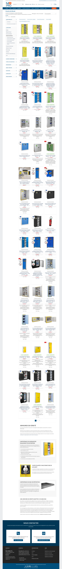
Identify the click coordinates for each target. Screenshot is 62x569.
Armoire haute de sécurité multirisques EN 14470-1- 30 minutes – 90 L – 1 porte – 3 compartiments (24, 329)
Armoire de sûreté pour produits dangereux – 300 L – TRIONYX (50, 106)
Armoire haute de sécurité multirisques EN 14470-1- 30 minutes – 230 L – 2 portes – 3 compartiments (24, 301)
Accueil (6, 16)
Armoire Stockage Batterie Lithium (11, 43)
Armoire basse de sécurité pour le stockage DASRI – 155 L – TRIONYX (37, 357)
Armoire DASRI (9, 41)
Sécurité (19, 8)
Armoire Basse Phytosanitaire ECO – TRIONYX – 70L (24, 131)
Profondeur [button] (9, 76)
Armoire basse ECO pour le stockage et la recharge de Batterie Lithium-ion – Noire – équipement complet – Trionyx (24, 385)
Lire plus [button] (7, 15)
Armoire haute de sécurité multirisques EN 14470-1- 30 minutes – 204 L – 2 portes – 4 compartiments (37, 301)
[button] (51, 4)
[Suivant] (39, 420)
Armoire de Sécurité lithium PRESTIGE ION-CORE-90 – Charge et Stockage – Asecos (24, 273)
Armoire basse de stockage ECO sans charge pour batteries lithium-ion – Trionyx (24, 156)
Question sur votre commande (50, 551)
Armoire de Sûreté (9, 35)
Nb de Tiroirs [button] (9, 67)
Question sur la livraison (49, 556)
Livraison (33, 551)
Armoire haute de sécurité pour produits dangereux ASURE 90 (24, 61)
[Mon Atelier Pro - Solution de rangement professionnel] (8, 4)
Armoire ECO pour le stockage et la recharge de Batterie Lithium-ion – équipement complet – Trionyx (37, 61)
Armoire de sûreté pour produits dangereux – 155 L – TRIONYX (50, 156)
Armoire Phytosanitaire (40, 19)
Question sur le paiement (49, 554)
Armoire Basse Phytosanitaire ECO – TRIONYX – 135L (37, 156)
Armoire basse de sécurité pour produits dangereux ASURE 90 (37, 38)
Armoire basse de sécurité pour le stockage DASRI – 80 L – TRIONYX (24, 357)
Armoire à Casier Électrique (10, 53)
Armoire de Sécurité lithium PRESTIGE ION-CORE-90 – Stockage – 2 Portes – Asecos (37, 251)
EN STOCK (8, 21)
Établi (7, 8)
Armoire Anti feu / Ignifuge (11, 38)
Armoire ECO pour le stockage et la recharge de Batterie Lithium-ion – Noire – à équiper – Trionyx (37, 230)
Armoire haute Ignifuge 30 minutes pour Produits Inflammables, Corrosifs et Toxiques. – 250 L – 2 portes (24, 205)
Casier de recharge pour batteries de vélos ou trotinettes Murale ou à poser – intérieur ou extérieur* (24, 182)
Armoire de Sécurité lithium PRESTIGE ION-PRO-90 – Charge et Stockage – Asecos (24, 84)
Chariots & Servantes (9, 46)
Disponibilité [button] (9, 19)
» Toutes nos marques (22, 558)
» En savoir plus (21, 557)
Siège (10, 8)
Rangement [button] (8, 64)
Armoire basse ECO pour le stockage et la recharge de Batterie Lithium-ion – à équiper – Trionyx (24, 230)
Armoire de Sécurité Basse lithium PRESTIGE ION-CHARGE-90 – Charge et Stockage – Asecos (50, 182)
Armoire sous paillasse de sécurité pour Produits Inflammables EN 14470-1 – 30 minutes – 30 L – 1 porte (50, 329)
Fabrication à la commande (11, 23)
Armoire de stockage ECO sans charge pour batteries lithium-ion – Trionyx (37, 107)
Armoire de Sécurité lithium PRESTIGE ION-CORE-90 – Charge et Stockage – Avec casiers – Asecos (24, 107)
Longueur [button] (8, 73)
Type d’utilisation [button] (10, 61)
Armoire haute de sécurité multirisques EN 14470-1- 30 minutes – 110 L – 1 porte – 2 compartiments (50, 301)
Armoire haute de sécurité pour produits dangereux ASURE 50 (50, 38)
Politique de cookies (35, 558)
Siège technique (8, 31)
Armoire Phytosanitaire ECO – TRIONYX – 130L (37, 131)
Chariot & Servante (26, 8)
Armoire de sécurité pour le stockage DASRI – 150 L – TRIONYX (50, 357)
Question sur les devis (48, 552)
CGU (32, 556)
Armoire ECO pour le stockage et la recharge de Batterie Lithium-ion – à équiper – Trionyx (24, 251)
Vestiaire (42, 8)
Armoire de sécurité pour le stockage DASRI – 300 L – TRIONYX (37, 406)
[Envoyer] (23, 4)
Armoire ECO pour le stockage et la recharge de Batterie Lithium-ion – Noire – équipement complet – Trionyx (37, 385)
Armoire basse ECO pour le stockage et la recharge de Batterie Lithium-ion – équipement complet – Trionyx (37, 84)
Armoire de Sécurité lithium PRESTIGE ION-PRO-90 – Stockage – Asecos (50, 251)
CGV (32, 552)
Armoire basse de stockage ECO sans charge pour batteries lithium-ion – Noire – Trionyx (50, 204)
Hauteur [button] (8, 70)
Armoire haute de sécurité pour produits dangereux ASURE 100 (24, 38)
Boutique (9, 16)
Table (33, 8)
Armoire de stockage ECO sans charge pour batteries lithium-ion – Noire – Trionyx (50, 385)
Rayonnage (37, 8)
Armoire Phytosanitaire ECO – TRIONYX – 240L (50, 131)
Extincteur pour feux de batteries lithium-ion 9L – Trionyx (50, 230)
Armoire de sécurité (10, 37)
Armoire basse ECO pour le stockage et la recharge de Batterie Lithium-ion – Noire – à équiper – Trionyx (37, 204)
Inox (45, 8)
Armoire (14, 8)
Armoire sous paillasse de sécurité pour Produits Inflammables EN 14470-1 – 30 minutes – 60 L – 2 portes (37, 329)
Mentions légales (34, 554)
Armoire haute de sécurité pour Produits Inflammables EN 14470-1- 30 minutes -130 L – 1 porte (50, 407)
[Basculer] (16, 35)
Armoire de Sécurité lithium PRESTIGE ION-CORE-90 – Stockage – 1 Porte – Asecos (37, 182)
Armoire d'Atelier (9, 33)
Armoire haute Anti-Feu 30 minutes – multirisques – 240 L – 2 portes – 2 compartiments (50, 273)
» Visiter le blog (21, 560)
